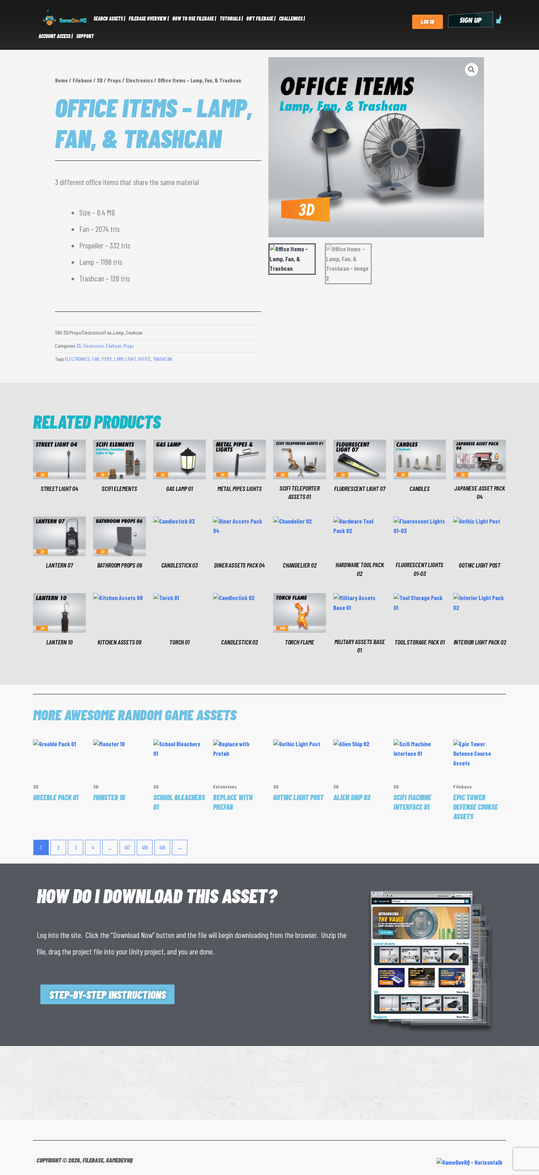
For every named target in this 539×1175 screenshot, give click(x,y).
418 (145, 847)
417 (127, 847)
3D (100, 80)
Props (114, 80)
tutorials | (231, 18)
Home (61, 80)
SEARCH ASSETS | (109, 18)
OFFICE (144, 359)
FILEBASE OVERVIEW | (149, 18)
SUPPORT (85, 36)
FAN (95, 359)
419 (162, 847)
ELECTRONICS (77, 359)
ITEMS (106, 359)
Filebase (82, 80)
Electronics (139, 80)
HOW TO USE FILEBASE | (194, 18)
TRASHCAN (162, 359)
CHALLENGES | (292, 18)
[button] (471, 69)
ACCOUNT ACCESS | (55, 36)
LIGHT (130, 359)
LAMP (118, 359)
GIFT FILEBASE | (260, 18)
